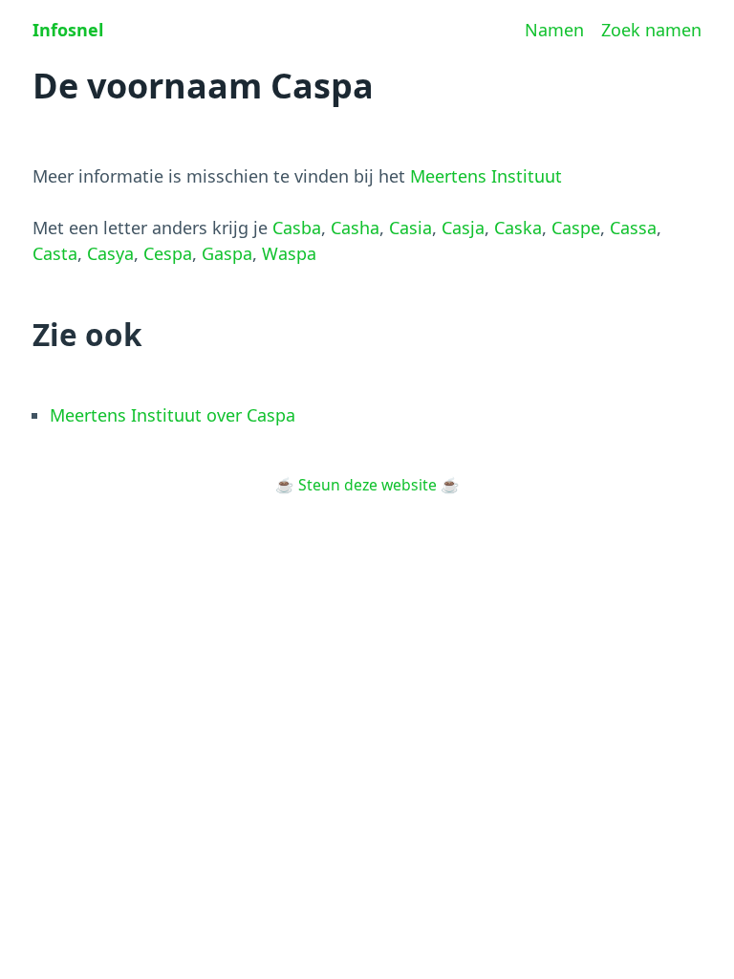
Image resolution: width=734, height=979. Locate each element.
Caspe (575, 227)
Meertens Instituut (486, 175)
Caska (518, 227)
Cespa (167, 253)
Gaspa (227, 253)
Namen (554, 29)
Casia (410, 227)
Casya (110, 253)
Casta (54, 253)
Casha (355, 227)
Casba (296, 227)
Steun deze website (367, 484)
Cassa (633, 227)
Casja (463, 227)
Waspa (289, 253)
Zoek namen (651, 29)
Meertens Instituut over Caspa (172, 414)
